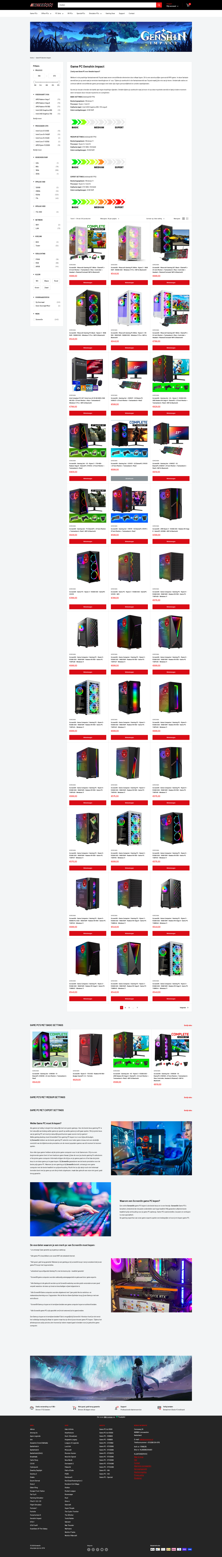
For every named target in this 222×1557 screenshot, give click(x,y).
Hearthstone (69, 1433)
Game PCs (33, 13)
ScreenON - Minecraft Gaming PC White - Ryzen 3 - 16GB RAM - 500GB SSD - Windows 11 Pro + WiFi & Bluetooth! (129, 269)
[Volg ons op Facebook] (88, 1549)
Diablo (32, 1477)
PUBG (67, 1474)
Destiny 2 (33, 1474)
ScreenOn (35, 1071)
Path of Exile (69, 1470)
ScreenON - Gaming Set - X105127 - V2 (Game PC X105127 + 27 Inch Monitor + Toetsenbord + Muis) (127, 399)
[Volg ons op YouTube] (102, 1549)
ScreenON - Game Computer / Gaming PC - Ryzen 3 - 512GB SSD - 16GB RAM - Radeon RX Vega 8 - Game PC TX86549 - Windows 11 (128, 920)
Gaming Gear (110, 13)
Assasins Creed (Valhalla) (39, 1443)
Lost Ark (68, 1446)
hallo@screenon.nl (146, 1439)
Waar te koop (138, 1457)
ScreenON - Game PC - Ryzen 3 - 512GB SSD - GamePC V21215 (87, 593)
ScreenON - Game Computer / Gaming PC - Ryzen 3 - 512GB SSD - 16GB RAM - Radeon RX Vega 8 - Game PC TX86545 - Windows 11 (128, 986)
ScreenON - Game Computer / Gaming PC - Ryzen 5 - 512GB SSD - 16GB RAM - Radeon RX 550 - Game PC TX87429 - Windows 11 (170, 594)
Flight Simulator (36, 1505)
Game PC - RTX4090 (106, 1467)
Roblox (67, 1488)
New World (68, 1460)
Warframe (68, 1529)
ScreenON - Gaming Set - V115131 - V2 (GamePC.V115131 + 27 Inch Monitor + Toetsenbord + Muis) (129, 465)
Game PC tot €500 (105, 1429)
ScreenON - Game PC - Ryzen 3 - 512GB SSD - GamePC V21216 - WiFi (129, 593)
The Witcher (69, 1515)
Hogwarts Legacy (71, 1440)
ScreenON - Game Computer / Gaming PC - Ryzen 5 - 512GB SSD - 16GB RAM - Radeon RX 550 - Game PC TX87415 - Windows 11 (128, 855)
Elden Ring (34, 1488)
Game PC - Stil (104, 1474)
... (133, 1007)
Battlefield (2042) (36, 1453)
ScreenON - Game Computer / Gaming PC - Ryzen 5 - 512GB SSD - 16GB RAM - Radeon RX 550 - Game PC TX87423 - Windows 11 (128, 724)
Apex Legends (35, 1436)
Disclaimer (138, 1478)
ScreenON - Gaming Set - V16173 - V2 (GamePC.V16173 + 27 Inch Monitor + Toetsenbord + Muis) (129, 530)
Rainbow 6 (68, 1477)
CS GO (32, 1464)
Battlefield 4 (34, 1446)
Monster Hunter (70, 1453)
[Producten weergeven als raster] (183, 219)
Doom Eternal (35, 1481)
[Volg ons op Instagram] (93, 1549)
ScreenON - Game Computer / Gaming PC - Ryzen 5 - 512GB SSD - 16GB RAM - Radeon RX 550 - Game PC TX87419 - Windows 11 (128, 790)
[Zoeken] (159, 5)
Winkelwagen (87, 282)
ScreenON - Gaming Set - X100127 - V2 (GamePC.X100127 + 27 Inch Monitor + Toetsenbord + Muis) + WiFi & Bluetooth (169, 466)
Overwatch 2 (69, 1464)
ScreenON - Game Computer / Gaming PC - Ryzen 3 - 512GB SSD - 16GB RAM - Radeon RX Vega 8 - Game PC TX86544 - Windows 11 (170, 986)
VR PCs (70, 13)
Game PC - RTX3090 (106, 1460)
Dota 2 (32, 1484)
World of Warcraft (71, 1535)
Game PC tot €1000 (106, 1433)
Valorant (68, 1522)
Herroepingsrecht (140, 1469)
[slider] (34, 82)
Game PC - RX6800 (106, 1436)
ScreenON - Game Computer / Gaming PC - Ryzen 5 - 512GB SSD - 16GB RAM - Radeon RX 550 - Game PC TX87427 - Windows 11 (128, 659)
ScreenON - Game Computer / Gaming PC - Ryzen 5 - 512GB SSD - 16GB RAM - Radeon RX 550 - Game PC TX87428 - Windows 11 (86, 659)
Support (122, 13)
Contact (131, 13)
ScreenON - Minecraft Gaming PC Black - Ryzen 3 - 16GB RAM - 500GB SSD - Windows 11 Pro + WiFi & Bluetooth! (87, 334)
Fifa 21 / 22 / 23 (35, 1501)
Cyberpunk (34, 1467)
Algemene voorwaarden (142, 1466)
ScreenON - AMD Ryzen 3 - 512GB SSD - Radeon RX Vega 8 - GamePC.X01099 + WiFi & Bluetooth (171, 530)
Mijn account (171, 6)
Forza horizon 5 (35, 1515)
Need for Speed (70, 1457)
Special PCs (81, 13)
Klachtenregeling (140, 1472)
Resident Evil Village (72, 1484)
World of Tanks (70, 1532)
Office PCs (45, 13)
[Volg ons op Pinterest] (97, 1549)
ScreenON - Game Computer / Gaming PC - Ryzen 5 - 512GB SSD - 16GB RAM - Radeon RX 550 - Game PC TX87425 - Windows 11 (170, 659)
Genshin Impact (35, 1518)
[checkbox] (48, 99)
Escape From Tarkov (37, 1491)
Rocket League (70, 1491)
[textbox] (39, 76)
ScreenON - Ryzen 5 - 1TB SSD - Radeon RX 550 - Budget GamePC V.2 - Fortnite (89, 1075)
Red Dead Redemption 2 (73, 1481)
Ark (31, 1440)
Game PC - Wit (104, 1470)
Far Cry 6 (33, 1494)
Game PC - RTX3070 (106, 1453)
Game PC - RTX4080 (106, 1464)
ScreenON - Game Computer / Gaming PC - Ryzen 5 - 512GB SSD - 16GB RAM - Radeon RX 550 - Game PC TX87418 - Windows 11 (170, 790)
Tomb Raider (69, 1518)
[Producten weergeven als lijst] (187, 219)
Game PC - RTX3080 (106, 1457)
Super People (69, 1508)
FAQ (135, 1460)
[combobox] (107, 5)
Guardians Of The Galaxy (38, 1529)
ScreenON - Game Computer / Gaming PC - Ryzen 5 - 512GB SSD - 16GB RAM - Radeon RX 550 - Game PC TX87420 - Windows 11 (86, 790)
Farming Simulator (36, 1498)
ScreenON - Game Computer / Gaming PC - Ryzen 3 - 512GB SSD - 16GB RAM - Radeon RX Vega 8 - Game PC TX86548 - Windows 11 (170, 920)
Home (32, 58)
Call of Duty (34, 1460)
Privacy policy (139, 1475)
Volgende (183, 1007)
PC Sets (58, 13)
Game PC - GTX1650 (106, 1443)
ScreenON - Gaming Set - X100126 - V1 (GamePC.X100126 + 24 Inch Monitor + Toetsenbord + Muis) (49, 1076)
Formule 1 (33, 1508)
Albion (32, 1429)
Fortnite (33, 1511)
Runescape (69, 1494)
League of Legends (72, 1443)
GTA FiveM (34, 1525)
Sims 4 (67, 1501)
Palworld (68, 1467)
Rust (66, 1498)
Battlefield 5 (34, 1450)
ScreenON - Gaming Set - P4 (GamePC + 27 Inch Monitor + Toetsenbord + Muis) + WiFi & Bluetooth (87, 530)
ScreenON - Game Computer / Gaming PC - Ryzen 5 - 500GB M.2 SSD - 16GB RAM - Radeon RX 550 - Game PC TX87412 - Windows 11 (87, 920)
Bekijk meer (37, 118)
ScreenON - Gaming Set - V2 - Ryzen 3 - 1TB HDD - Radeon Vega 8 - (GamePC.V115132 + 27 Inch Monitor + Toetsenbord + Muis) (86, 466)
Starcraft (68, 1505)
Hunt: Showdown (71, 1436)
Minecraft (68, 1450)
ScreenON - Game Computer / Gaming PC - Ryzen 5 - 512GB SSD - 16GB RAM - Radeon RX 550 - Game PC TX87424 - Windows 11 (86, 724)
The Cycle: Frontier (72, 1511)
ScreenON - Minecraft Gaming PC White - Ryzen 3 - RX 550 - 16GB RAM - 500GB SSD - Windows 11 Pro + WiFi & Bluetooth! (129, 335)
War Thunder (69, 1525)
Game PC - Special (106, 1477)
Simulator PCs (94, 13)
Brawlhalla (33, 1457)
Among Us (33, 1433)
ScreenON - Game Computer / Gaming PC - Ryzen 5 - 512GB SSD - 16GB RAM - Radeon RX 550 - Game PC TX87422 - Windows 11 (170, 724)
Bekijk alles (188, 1025)
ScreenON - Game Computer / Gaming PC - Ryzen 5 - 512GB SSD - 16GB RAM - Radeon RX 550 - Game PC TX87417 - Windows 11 (86, 855)
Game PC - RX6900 (106, 1440)
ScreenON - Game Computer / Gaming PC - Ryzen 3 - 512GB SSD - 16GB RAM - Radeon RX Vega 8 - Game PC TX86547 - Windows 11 (87, 986)
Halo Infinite (69, 1429)
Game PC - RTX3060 (106, 1446)
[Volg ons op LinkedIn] (106, 1549)
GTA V (32, 1522)
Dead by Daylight (36, 1470)
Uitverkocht (129, 478)
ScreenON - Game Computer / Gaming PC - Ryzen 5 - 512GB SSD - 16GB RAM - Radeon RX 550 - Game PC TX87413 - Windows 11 (170, 855)
